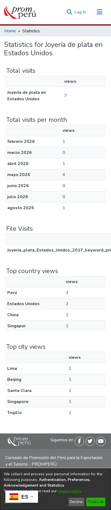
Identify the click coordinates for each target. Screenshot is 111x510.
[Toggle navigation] (99, 12)
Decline (76, 501)
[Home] (20, 12)
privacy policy (69, 491)
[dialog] (55, 489)
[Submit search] (69, 12)
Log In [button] (80, 12)
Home (10, 31)
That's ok (96, 501)
